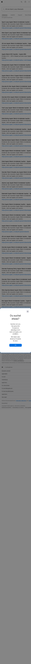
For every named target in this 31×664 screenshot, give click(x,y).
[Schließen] (27, 311)
